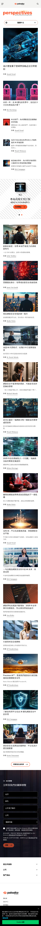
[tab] (19, 214)
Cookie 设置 (20, 922)
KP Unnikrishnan (12, 649)
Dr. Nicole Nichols (13, 357)
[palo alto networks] (19, 4)
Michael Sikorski (12, 393)
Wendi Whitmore (20, 151)
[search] (37, 4)
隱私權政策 (12, 835)
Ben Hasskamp (12, 110)
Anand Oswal (11, 74)
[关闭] (38, 908)
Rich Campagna (20, 169)
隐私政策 (5, 918)
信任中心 (5, 901)
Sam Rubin (10, 615)
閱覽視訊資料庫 (18, 764)
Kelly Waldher (11, 256)
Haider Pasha (11, 321)
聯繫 (6, 845)
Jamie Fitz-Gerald (12, 287)
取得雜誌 (18, 207)
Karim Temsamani (13, 755)
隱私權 (5, 898)
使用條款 (19, 835)
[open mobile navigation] (2, 4)
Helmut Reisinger (12, 468)
